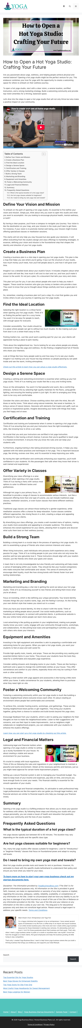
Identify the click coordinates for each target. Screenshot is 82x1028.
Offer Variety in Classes (15, 171)
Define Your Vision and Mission (18, 157)
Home (5, 1012)
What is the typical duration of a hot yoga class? (27, 193)
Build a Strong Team (14, 174)
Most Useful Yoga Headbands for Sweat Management (26, 988)
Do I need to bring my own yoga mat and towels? (28, 198)
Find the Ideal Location (15, 163)
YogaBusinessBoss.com (48, 886)
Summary (10, 187)
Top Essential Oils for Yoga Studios (18, 977)
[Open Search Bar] (70, 6)
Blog (20, 1012)
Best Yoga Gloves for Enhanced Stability (20, 981)
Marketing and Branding (15, 176)
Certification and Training (16, 168)
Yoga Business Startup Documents (39, 1012)
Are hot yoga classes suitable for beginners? (26, 195)
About (13, 1012)
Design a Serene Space (15, 165)
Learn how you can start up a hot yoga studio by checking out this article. (34, 733)
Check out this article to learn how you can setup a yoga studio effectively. (35, 367)
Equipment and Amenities (16, 179)
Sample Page (61, 1012)
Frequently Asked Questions (18, 190)
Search (6, 955)
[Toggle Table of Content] (42, 154)
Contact (73, 1012)
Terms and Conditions (38, 910)
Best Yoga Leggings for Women (16, 992)
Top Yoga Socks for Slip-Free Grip (17, 985)
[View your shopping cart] (64, 6)
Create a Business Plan (15, 160)
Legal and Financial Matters (17, 185)
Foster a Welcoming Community (19, 182)
